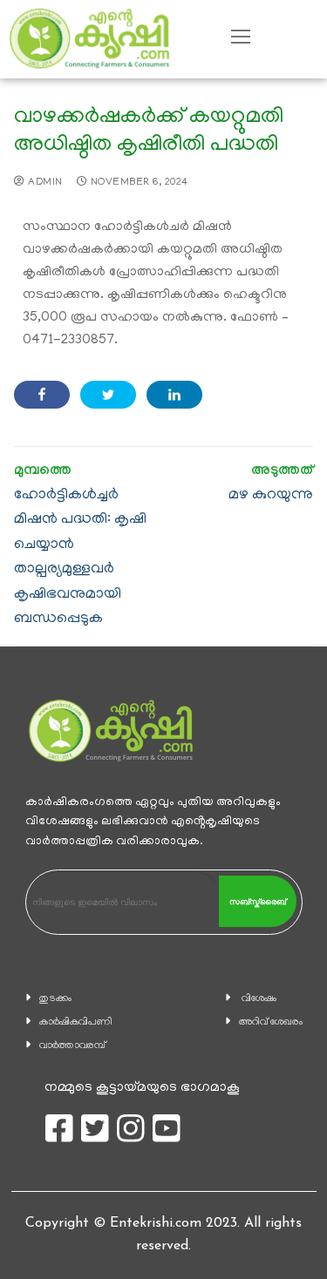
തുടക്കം (55, 999)
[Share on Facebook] (42, 395)
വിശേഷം (259, 999)
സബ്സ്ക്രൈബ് (257, 901)
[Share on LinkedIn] (174, 395)
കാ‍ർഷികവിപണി (75, 1022)
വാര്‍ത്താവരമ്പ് (72, 1046)
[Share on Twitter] (108, 395)
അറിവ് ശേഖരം (271, 1022)
